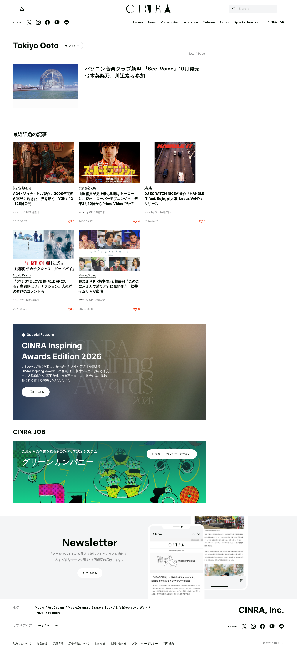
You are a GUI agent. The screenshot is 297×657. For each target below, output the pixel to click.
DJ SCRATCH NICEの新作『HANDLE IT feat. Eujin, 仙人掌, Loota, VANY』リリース (174, 198)
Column (209, 22)
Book (108, 607)
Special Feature (246, 22)
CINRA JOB (275, 22)
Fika (38, 625)
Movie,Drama (78, 607)
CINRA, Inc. (261, 610)
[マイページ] (22, 8)
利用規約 (168, 643)
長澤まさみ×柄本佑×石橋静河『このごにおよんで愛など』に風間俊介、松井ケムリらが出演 (109, 286)
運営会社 (42, 643)
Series (224, 22)
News (152, 22)
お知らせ (100, 643)
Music (39, 607)
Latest (138, 22)
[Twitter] (29, 22)
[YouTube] (57, 22)
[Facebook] (47, 22)
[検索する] (234, 9)
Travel (39, 612)
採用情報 (58, 643)
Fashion (54, 612)
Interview (190, 22)
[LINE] (66, 22)
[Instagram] (38, 22)
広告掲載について (78, 643)
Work (143, 607)
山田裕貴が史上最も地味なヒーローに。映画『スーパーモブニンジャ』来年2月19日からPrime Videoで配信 (108, 198)
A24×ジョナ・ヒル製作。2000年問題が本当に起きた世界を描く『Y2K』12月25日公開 (43, 198)
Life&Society (126, 607)
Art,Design (56, 607)
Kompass (52, 625)
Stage (96, 607)
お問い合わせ (118, 643)
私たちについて (22, 643)
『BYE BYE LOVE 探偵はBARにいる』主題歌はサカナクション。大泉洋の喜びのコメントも (42, 286)
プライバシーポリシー (145, 643)
